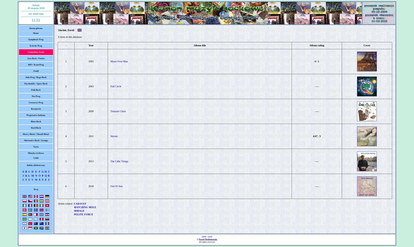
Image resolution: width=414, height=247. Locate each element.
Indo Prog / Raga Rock (36, 77)
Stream (114, 136)
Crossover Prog (36, 102)
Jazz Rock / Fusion (35, 58)
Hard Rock (36, 128)
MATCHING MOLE (85, 207)
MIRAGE (79, 210)
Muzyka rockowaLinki (36, 155)
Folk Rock (36, 90)
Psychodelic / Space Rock (35, 83)
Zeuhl (36, 71)
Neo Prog (36, 96)
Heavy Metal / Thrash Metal (36, 134)
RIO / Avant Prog (36, 64)
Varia (35, 147)
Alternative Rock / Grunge (36, 140)
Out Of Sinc (116, 186)
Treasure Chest (118, 111)
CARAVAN (80, 203)
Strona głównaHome (36, 30)
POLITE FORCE (83, 214)
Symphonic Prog (36, 39)
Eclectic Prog (36, 46)
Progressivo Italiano (36, 115)
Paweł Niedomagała (208, 239)
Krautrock (36, 109)
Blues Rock (36, 121)
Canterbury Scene (36, 52)
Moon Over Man (119, 61)
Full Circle (115, 86)
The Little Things (119, 161)
